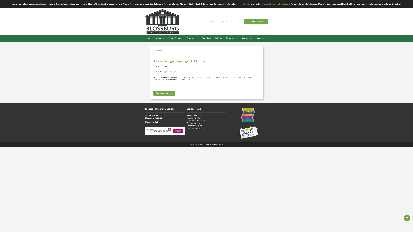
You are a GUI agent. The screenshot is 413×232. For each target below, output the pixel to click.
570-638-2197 (243, 4)
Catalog (218, 38)
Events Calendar (176, 38)
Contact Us (261, 38)
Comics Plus (247, 38)
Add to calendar (163, 93)
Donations (206, 38)
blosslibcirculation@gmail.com (276, 4)
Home (149, 38)
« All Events (158, 51)
